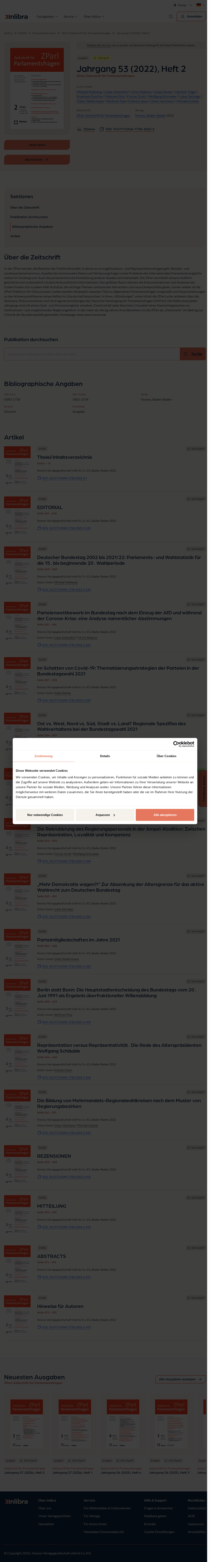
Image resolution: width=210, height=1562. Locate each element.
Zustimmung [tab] (43, 756)
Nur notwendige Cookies (45, 814)
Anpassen (103, 814)
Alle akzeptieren (165, 814)
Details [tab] (105, 756)
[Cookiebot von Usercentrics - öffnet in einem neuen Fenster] (176, 744)
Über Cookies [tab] (166, 756)
